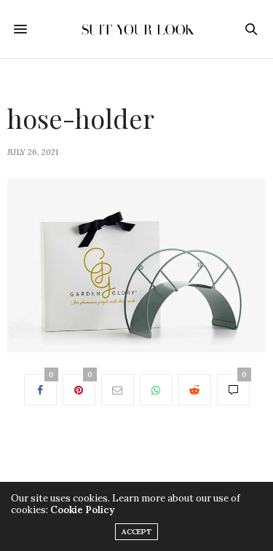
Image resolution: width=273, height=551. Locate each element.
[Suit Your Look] (136, 29)
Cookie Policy (82, 510)
